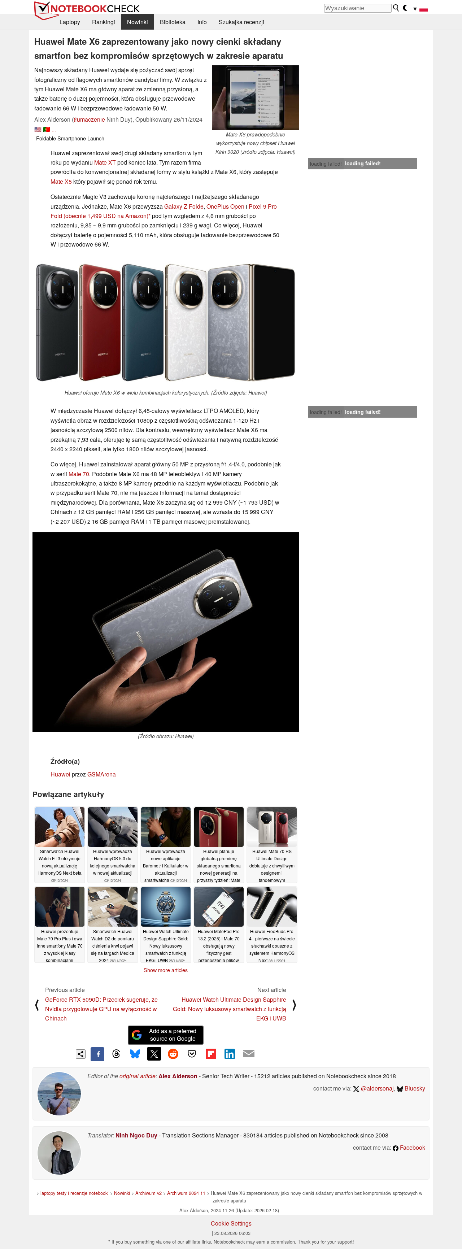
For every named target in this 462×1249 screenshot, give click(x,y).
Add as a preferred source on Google (172, 1035)
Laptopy (70, 22)
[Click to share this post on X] (154, 1054)
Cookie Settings (231, 1223)
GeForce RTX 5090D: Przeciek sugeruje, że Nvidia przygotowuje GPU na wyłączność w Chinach (101, 1009)
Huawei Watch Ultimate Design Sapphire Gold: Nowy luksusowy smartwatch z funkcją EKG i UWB (229, 1009)
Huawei (60, 774)
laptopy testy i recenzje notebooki (74, 1192)
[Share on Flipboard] (211, 1054)
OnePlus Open (225, 206)
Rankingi (103, 22)
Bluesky (414, 1088)
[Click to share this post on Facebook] (97, 1054)
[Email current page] (249, 1054)
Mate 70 (79, 474)
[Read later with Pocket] (192, 1054)
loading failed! (326, 163)
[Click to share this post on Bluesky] (135, 1054)
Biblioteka (173, 22)
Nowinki (137, 22)
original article (137, 1076)
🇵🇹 (46, 129)
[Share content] (81, 1054)
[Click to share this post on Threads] (116, 1054)
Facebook (411, 1147)
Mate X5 (61, 181)
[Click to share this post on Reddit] (173, 1054)
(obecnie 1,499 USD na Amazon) (106, 216)
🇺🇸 (38, 129)
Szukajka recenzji (241, 22)
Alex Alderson (177, 1076)
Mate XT (105, 162)
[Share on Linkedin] (229, 1054)
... (54, 129)
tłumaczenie (89, 119)
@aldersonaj (376, 1088)
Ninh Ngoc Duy (136, 1135)
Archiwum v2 (148, 1192)
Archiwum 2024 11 (186, 1192)
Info (202, 22)
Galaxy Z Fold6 (184, 206)
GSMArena (101, 774)
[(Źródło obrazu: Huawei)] (165, 632)
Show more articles (166, 970)
